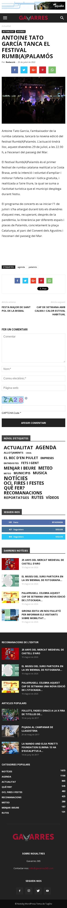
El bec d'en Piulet (21, 457)
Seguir (59, 529)
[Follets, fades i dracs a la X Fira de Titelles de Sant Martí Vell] (10, 715)
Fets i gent (30, 463)
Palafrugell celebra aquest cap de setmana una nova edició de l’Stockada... (43, 596)
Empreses (47, 458)
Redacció (10, 62)
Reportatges (16, 497)
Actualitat (8, 31)
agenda (21, 267)
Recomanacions (23, 492)
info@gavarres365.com (41, 868)
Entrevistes (11, 463)
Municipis (22, 473)
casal (29, 453)
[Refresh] (26, 398)
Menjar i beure (20, 468)
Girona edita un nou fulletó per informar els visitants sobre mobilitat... (41, 614)
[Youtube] (47, 891)
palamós (33, 267)
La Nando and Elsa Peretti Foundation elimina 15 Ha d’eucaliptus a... (40, 747)
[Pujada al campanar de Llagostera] (10, 731)
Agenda (21, 31)
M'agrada (57, 522)
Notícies (16, 478)
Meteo (45, 468)
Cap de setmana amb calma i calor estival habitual (50, 310)
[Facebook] (19, 891)
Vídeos (52, 497)
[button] (62, 18)
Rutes (37, 497)
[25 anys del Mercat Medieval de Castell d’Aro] (10, 564)
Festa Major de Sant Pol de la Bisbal (16, 308)
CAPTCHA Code (10, 413)
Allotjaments (13, 452)
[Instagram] (28, 891)
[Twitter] (38, 891)
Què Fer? (14, 487)
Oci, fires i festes (24, 483)
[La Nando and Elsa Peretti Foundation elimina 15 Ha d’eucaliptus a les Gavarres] (10, 748)
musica (40, 472)
